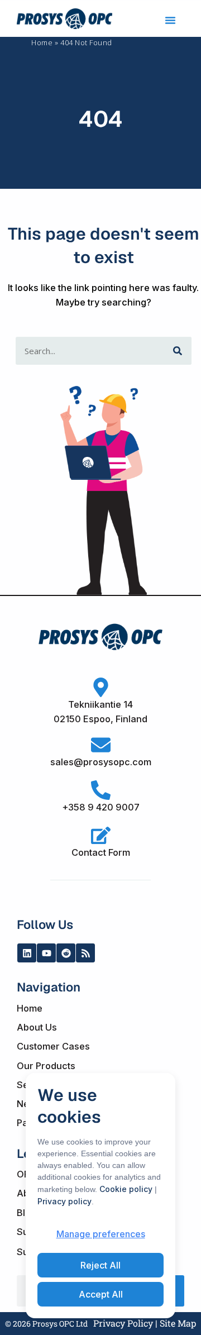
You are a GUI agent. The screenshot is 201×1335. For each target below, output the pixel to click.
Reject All (100, 1265)
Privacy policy (64, 1201)
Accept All (101, 1294)
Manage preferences (100, 1233)
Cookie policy (125, 1189)
